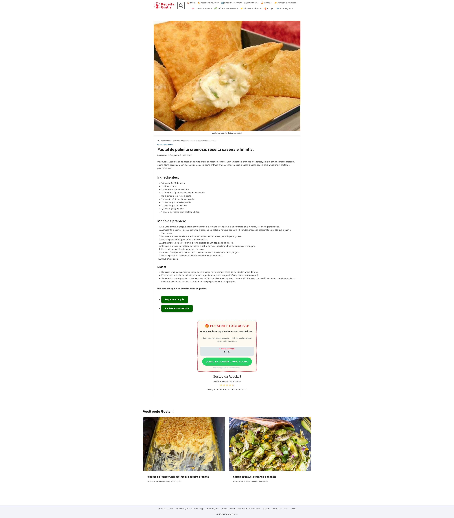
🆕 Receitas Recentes (231, 3)
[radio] (221, 385)
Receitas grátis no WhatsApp (189, 508)
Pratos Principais (165, 145)
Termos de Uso (165, 508)
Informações (212, 508)
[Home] (158, 141)
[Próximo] (307, 452)
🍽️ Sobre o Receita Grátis (275, 508)
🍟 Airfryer (269, 8)
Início (293, 508)
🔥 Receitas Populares (208, 3)
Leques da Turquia (174, 299)
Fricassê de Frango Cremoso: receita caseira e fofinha (178, 476)
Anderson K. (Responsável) (170, 155)
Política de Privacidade (249, 508)
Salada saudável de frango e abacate (254, 476)
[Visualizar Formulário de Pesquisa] (181, 5)
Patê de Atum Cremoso (177, 308)
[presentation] (184, 444)
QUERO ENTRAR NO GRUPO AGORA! (227, 361)
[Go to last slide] (146, 452)
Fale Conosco (228, 508)
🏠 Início (191, 3)
